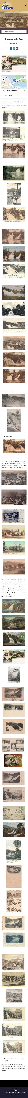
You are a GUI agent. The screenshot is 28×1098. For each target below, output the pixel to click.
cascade (20, 42)
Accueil (11, 42)
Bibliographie (15, 1089)
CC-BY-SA (24, 88)
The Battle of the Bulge (15, 1090)
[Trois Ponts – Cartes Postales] (7, 5)
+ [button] (3, 77)
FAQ (20, 1089)
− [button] (3, 79)
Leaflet (5, 88)
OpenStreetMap (14, 88)
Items (16, 42)
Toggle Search (9, 31)
